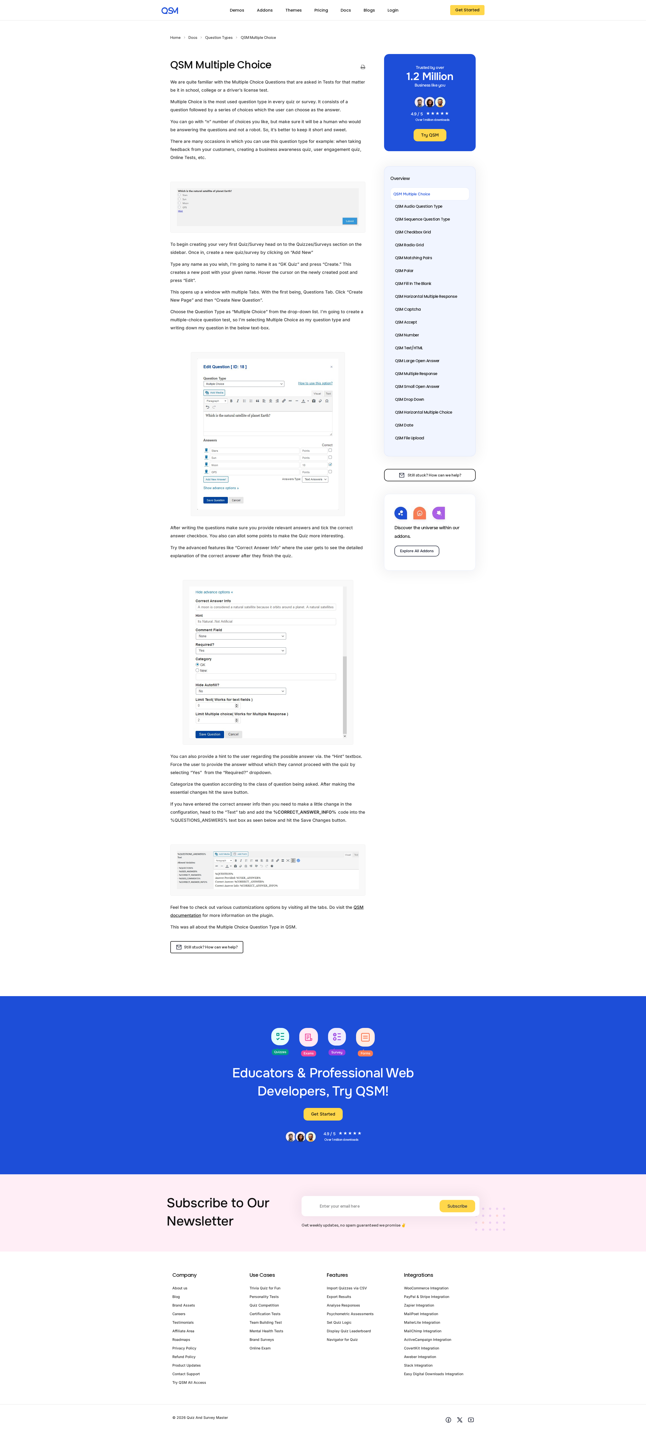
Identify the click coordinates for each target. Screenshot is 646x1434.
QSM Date (404, 425)
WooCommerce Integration (426, 1288)
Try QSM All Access (189, 1382)
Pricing (321, 10)
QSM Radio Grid (409, 245)
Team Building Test (266, 1322)
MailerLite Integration (422, 1322)
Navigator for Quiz (342, 1339)
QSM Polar (404, 270)
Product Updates (186, 1365)
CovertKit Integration (421, 1348)
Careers (178, 1314)
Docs (346, 10)
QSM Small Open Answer (417, 386)
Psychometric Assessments (350, 1314)
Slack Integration (418, 1365)
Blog (176, 1296)
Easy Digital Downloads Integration (433, 1374)
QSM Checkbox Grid (413, 232)
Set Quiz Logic (339, 1322)
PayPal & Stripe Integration (426, 1296)
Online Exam (260, 1348)
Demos (237, 10)
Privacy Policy (184, 1348)
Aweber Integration (420, 1357)
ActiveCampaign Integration (427, 1339)
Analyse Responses (343, 1305)
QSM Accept (406, 322)
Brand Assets (183, 1305)
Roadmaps (181, 1339)
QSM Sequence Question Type (422, 219)
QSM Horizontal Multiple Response (426, 296)
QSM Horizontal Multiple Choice (423, 412)
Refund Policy (184, 1357)
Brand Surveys (262, 1339)
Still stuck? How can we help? (211, 947)
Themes (293, 10)
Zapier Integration (419, 1305)
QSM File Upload (409, 438)
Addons (265, 10)
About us (179, 1288)
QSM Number (407, 335)
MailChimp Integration (422, 1331)
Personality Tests (264, 1296)
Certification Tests (265, 1314)
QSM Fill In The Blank (413, 283)
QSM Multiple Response (416, 373)
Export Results (339, 1296)
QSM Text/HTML (409, 348)
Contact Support (186, 1374)
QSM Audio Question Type (418, 206)
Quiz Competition (264, 1305)
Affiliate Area (183, 1331)
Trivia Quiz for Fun (265, 1288)
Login (393, 10)
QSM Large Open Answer (417, 360)
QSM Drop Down (409, 399)
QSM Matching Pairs (413, 257)
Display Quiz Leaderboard (349, 1331)
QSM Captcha (408, 309)
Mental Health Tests (266, 1331)
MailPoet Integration (421, 1314)
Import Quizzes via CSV (347, 1288)
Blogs (369, 10)
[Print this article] (363, 67)
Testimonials (183, 1322)
